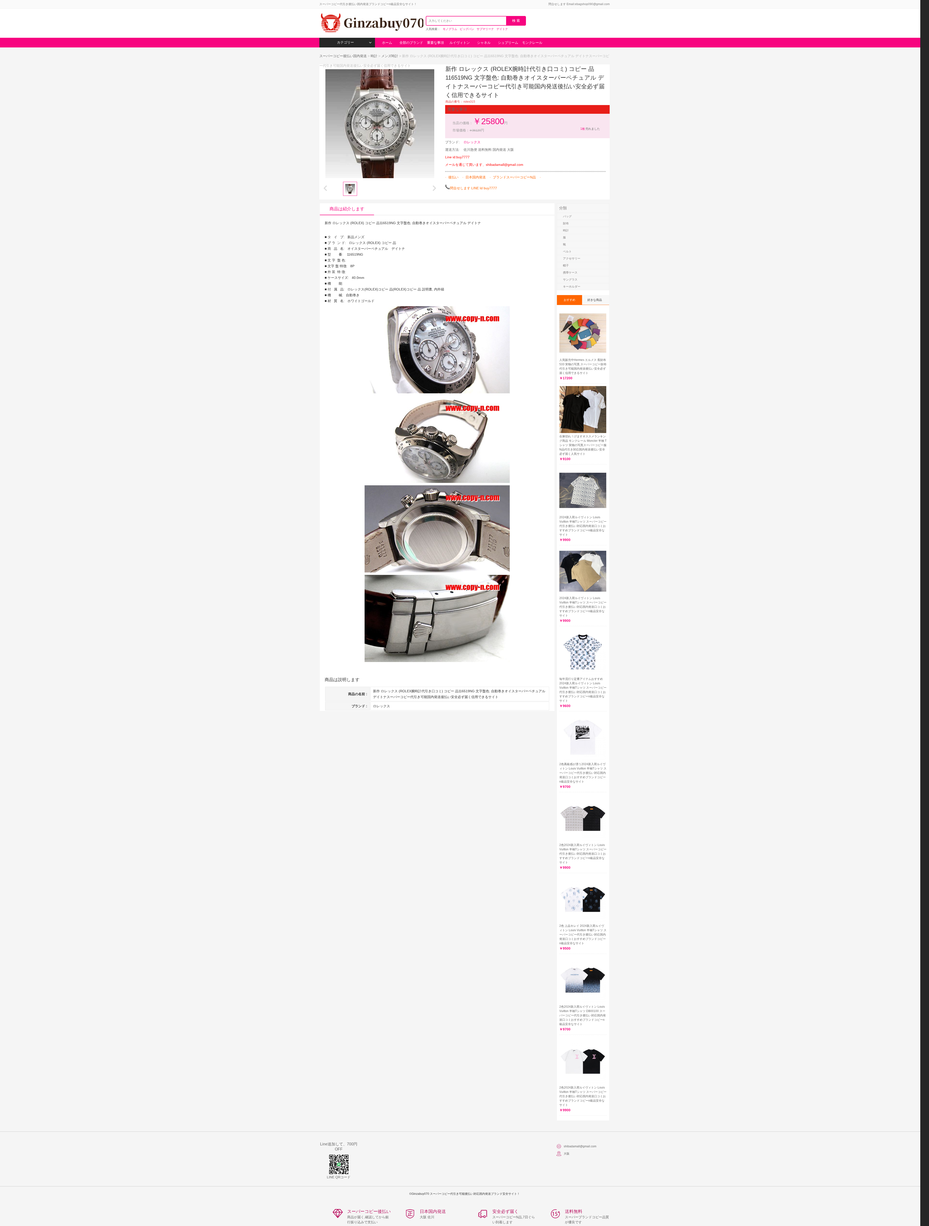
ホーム (387, 43)
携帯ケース (570, 272)
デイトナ (502, 29)
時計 (374, 56)
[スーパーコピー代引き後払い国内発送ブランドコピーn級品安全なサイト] (371, 23)
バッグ (567, 216)
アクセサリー (571, 258)
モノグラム (450, 29)
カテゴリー (345, 42)
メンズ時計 (389, 56)
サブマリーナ (485, 29)
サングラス (570, 279)
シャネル (484, 43)
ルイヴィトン (460, 43)
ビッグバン (467, 29)
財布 (566, 223)
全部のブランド (411, 43)
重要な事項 (435, 43)
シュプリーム (508, 43)
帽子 (566, 265)
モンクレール (532, 43)
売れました (590, 128)
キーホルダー (571, 286)
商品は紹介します (347, 208)
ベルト (567, 251)
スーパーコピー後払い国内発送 (343, 56)
